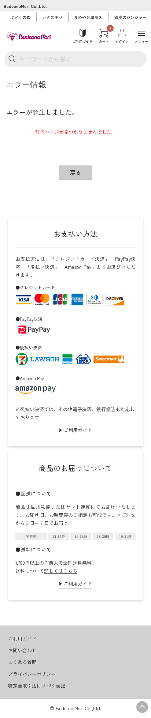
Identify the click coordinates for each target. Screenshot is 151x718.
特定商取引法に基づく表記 (36, 685)
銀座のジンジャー (130, 17)
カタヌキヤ (52, 17)
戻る (75, 172)
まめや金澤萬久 (88, 17)
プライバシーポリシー (32, 673)
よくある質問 (22, 661)
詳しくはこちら (60, 570)
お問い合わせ (22, 650)
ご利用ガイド (77, 429)
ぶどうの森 (20, 17)
